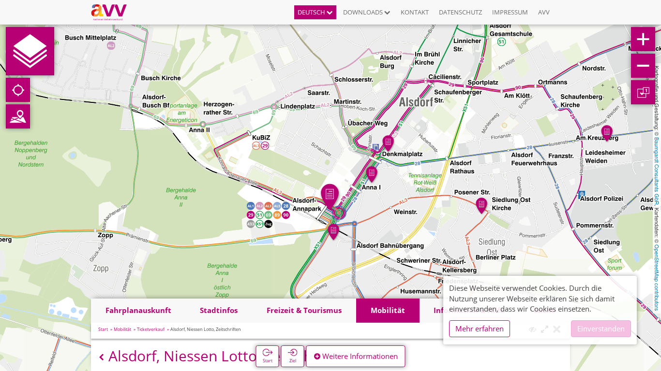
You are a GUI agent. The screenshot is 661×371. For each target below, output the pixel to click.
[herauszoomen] (643, 66)
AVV (544, 12)
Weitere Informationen (359, 356)
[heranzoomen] (643, 39)
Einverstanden (601, 328)
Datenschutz (460, 12)
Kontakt (415, 12)
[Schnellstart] (30, 51)
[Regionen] (18, 116)
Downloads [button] (363, 12)
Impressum (510, 12)
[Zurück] (101, 357)
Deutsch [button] (312, 12)
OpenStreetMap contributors (657, 277)
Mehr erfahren (479, 328)
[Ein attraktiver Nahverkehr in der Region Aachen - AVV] (112, 12)
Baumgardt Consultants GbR (657, 171)
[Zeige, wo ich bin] (18, 90)
